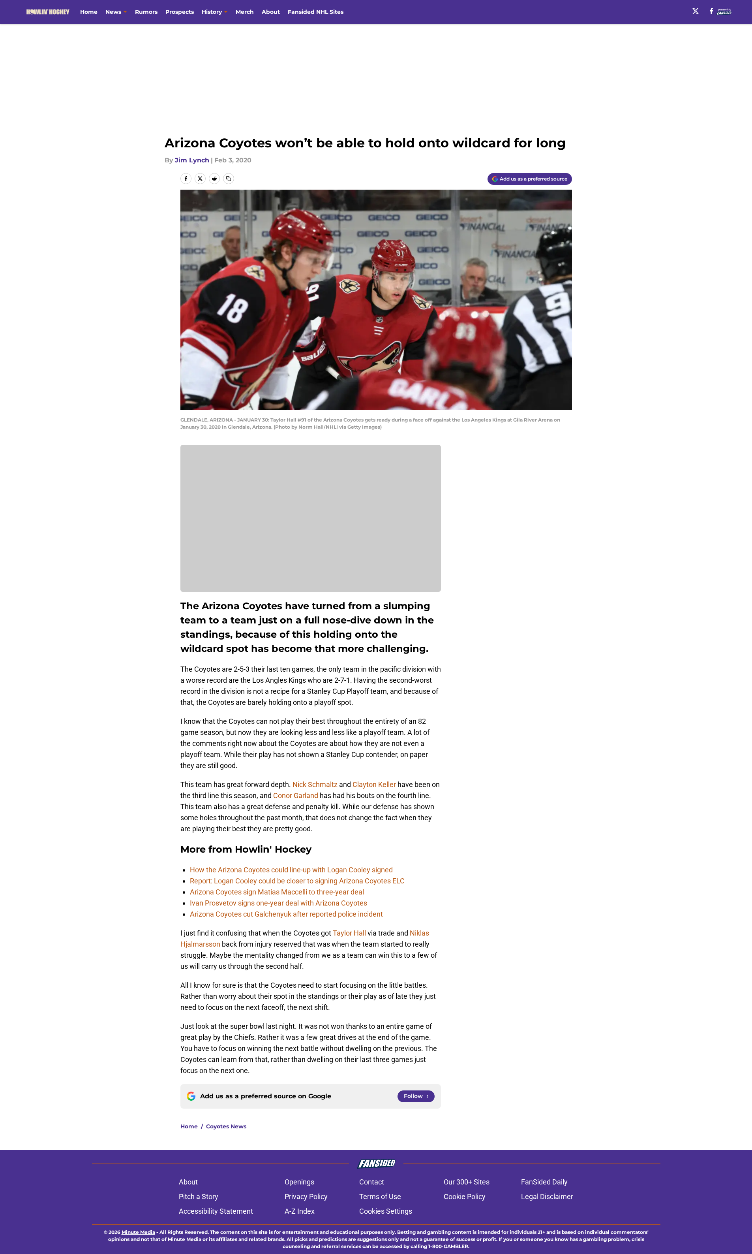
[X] (695, 11)
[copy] (228, 178)
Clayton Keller (374, 784)
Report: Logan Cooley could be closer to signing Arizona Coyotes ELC (297, 881)
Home (89, 11)
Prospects (179, 11)
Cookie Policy (465, 1196)
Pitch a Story (198, 1196)
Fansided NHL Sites (315, 11)
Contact (371, 1182)
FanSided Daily (544, 1182)
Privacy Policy (306, 1196)
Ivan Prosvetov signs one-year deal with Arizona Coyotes (278, 903)
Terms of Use (380, 1196)
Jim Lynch (192, 160)
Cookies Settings (385, 1211)
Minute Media (138, 1232)
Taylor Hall (349, 933)
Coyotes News (226, 1126)
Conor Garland (295, 795)
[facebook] (711, 11)
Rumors (146, 11)
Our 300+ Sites (466, 1182)
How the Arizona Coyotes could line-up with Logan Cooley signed (291, 870)
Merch (245, 11)
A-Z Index (300, 1211)
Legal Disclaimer (547, 1196)
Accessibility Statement (216, 1211)
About (271, 11)
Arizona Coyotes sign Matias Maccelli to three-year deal (277, 892)
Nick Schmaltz (315, 784)
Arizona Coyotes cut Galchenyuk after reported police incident (286, 914)
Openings (299, 1182)
